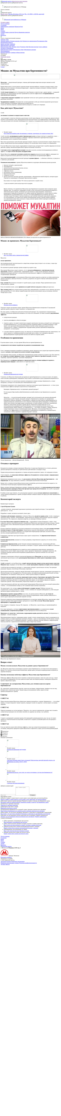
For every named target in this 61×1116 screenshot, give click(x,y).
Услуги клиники (5, 23)
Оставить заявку (5, 22)
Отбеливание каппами (30, 49)
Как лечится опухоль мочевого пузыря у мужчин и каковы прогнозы (22, 825)
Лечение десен (16, 46)
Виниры (3, 52)
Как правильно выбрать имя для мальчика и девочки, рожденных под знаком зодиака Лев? (28, 133)
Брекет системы (5, 44)
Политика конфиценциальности (28, 863)
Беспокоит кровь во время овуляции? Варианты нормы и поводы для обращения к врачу (25, 802)
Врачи (2, 28)
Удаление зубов (24, 46)
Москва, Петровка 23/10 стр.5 (16, 14)
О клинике (4, 25)
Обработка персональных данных (10, 863)
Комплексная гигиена (6, 49)
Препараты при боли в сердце (9, 808)
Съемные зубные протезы (18, 52)
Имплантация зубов (6, 46)
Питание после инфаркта (10, 305)
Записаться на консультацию (19, 1)
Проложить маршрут (6, 857)
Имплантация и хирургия (8, 45)
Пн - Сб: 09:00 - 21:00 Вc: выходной (34, 14)
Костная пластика (33, 46)
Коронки (7, 52)
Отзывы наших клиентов (7, 32)
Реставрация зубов (42, 41)
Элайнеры (12, 44)
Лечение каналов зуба (16, 41)
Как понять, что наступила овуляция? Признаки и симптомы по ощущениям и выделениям (25, 813)
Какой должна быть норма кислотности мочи (16, 833)
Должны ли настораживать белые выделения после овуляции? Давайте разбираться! (23, 816)
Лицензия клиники (6, 861)
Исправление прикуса (7, 42)
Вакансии (17, 26)
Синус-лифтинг (43, 46)
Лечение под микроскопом (29, 41)
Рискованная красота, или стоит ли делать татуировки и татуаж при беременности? (29, 772)
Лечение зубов (5, 39)
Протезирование (5, 51)
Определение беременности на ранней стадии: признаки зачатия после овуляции (23, 811)
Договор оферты (5, 864)
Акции (2, 33)
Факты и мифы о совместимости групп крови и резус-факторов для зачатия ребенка (23, 799)
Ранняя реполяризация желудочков (13, 374)
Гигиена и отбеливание (7, 48)
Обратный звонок (5, 56)
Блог (21, 26)
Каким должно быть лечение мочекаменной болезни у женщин (21, 828)
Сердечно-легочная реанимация (15, 783)
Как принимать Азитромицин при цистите (15, 822)
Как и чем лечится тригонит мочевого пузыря (16, 830)
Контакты (3, 35)
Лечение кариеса (5, 41)
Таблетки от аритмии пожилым (9, 805)
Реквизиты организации (18, 861)
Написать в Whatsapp (20, 19)
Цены (2, 29)
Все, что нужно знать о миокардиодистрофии (16, 255)
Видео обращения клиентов (22, 32)
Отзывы (3, 31)
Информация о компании (7, 26)
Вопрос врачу (4, 14)
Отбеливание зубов (18, 49)
